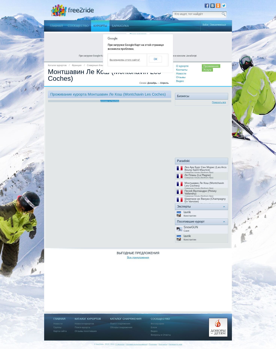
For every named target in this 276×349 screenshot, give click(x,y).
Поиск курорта (82, 327)
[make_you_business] (201, 132)
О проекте (119, 344)
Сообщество (78, 25)
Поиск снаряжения (120, 324)
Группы (57, 327)
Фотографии (157, 324)
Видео (180, 80)
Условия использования (136, 344)
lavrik (187, 212)
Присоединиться (218, 24)
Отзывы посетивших (86, 331)
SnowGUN (191, 227)
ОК (155, 59)
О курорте (182, 65)
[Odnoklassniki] (218, 5)
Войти (205, 24)
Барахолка (120, 25)
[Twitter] (224, 5)
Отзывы (181, 77)
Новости (181, 73)
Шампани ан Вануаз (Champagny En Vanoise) (205, 200)
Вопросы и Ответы (161, 335)
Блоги (154, 327)
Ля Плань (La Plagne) (198, 175)
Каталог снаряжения (125, 318)
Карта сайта (60, 331)
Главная (56, 25)
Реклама (153, 344)
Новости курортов (84, 324)
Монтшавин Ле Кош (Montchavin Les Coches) (204, 184)
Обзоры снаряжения (121, 327)
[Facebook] (207, 5)
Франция (76, 65)
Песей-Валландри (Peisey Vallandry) (200, 192)
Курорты (100, 25)
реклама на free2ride (109, 101)
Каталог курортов (57, 65)
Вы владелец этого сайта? (125, 60)
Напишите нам (175, 344)
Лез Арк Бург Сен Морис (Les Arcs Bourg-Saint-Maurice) (205, 168)
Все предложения (138, 257)
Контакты (181, 69)
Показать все (219, 102)
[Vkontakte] (212, 5)
